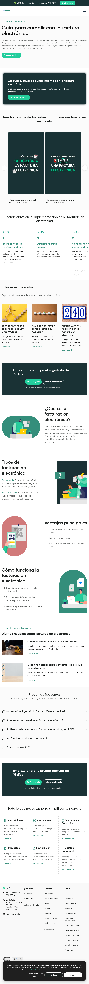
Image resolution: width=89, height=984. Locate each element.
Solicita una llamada (53, 382)
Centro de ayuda (13, 914)
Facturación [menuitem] (48, 894)
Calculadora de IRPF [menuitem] (72, 940)
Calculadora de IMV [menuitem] (72, 945)
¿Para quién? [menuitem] (29, 888)
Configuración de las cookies (35, 975)
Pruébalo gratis (10, 55)
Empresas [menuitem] (29, 894)
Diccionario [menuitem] (69, 898)
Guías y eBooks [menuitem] (70, 903)
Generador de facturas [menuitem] (73, 930)
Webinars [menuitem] (68, 908)
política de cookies (36, 970)
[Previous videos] (4, 168)
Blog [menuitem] (66, 894)
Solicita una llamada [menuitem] (31, 905)
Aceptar (73, 975)
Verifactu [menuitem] (47, 903)
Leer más (6, 347)
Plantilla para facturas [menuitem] (73, 925)
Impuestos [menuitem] (48, 913)
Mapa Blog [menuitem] (69, 950)
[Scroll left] (76, 272)
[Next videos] (84, 168)
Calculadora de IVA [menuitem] (72, 935)
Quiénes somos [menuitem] (49, 923)
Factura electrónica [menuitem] (51, 898)
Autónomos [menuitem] (30, 898)
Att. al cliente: (13, 894)
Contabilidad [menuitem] (49, 908)
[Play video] (26, 163)
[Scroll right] (83, 272)
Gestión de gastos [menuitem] (51, 918)
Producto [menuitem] (48, 888)
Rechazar (54, 975)
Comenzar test (18, 97)
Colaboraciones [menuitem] (70, 913)
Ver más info (9, 838)
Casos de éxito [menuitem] (49, 929)
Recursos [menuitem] (68, 888)
